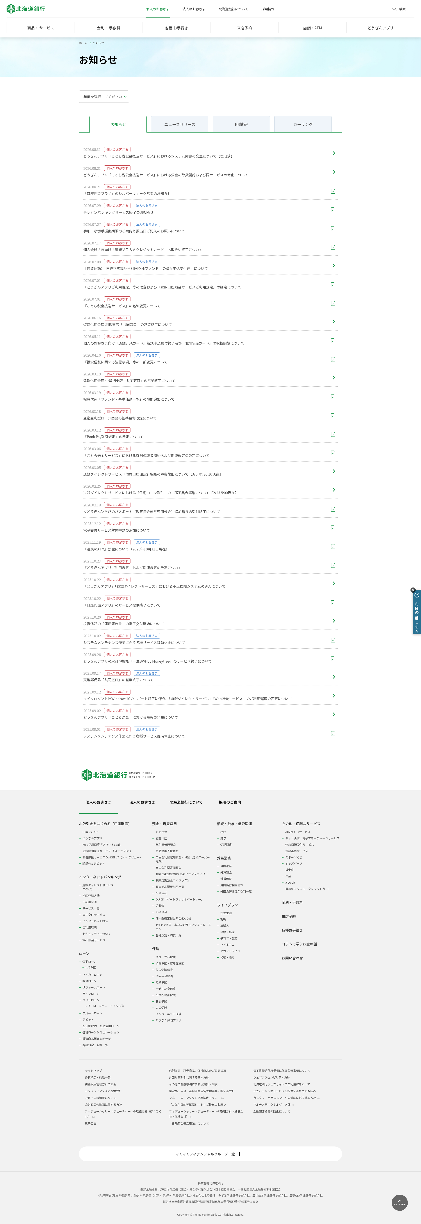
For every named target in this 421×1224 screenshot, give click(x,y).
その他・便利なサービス (301, 823)
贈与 (223, 838)
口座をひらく (91, 832)
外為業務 (224, 858)
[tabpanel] (210, 931)
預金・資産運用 (164, 823)
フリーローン (90, 1000)
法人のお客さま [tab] (142, 802)
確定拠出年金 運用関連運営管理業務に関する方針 (202, 1091)
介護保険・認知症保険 (170, 963)
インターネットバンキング (100, 877)
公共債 (160, 906)
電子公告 (90, 1123)
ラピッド (88, 1019)
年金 (288, 876)
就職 (223, 919)
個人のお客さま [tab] (99, 802)
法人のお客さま (193, 9)
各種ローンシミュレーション (100, 1032)
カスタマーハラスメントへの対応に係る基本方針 (285, 1098)
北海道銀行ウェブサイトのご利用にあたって (281, 1084)
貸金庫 (289, 870)
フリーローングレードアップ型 (104, 1006)
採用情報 (268, 9)
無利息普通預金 (166, 844)
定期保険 (161, 982)
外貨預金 (161, 912)
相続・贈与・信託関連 (234, 823)
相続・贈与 (227, 957)
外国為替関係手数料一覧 (236, 891)
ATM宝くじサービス (297, 832)
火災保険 (90, 967)
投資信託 (161, 893)
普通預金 (161, 832)
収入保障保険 (164, 970)
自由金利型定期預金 (168, 867)
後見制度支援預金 (167, 851)
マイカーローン (92, 975)
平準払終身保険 (166, 995)
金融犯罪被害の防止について (271, 1111)
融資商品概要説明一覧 (96, 1039)
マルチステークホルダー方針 (272, 1104)
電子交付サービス (93, 915)
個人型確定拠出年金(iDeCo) (173, 918)
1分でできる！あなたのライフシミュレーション (183, 927)
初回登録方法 (91, 895)
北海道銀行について (233, 9)
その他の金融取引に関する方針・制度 (193, 1084)
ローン (84, 953)
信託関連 (226, 844)
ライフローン (90, 994)
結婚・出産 (227, 932)
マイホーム (227, 945)
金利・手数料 (292, 902)
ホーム (83, 43)
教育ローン (89, 981)
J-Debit (290, 882)
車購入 (224, 925)
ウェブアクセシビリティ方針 (271, 1077)
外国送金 (226, 866)
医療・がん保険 (166, 957)
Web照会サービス (93, 940)
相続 (223, 832)
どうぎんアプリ (92, 838)
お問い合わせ (292, 958)
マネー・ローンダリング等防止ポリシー (195, 1098)
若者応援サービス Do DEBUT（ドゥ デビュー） (112, 857)
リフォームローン (93, 987)
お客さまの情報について (100, 1098)
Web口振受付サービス (299, 844)
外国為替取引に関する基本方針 (189, 1077)
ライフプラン (227, 905)
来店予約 (289, 916)
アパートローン (92, 1013)
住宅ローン (89, 961)
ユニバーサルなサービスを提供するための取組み (284, 1091)
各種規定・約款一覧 (95, 1045)
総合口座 (161, 838)
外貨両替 (226, 879)
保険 (155, 948)
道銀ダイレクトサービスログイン (98, 887)
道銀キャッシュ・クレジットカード (308, 889)
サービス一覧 (91, 908)
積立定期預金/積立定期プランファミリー (182, 874)
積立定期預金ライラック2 (172, 880)
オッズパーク (293, 863)
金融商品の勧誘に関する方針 (103, 1104)
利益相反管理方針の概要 (100, 1084)
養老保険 (161, 1001)
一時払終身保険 (166, 989)
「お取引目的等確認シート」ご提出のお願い (197, 1104)
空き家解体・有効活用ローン (100, 1026)
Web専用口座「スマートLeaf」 (102, 844)
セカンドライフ (230, 951)
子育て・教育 (228, 938)
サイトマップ (93, 1070)
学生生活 (226, 913)
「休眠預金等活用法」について (189, 1123)
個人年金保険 (164, 976)
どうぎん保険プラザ (168, 1020)
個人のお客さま (157, 9)
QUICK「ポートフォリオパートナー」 (180, 899)
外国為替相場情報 (231, 885)
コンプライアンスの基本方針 (103, 1091)
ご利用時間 (89, 902)
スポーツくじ (293, 857)
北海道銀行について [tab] (186, 802)
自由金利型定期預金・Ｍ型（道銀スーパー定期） (183, 859)
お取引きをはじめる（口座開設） (105, 823)
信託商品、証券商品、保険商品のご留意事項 (197, 1070)
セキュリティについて (96, 934)
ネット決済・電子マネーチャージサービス (312, 838)
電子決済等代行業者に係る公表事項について (281, 1070)
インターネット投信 (95, 921)
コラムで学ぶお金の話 (299, 944)
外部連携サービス (296, 851)
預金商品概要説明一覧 (170, 886)
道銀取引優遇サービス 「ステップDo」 (107, 851)
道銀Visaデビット (93, 863)
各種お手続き (292, 930)
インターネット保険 (168, 1014)
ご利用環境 (89, 927)
